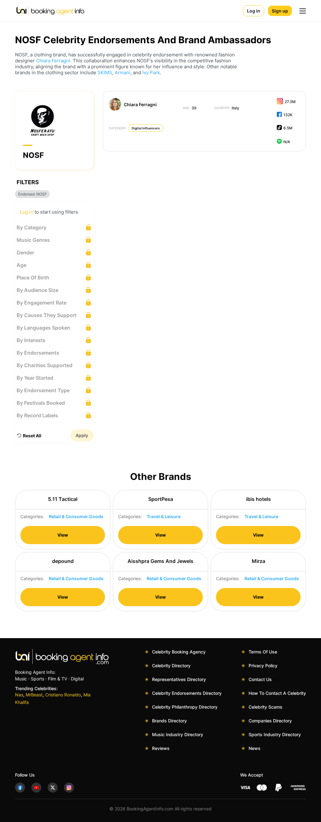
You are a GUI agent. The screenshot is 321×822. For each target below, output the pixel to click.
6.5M (287, 128)
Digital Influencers (146, 128)
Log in (253, 10)
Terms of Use (263, 651)
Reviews (161, 748)
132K (287, 114)
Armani (122, 72)
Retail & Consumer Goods (76, 516)
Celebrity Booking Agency (179, 651)
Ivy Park (151, 72)
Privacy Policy (263, 665)
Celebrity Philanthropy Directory (185, 707)
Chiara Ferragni (53, 61)
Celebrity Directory (171, 665)
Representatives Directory (179, 679)
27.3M (290, 101)
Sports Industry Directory (275, 734)
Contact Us (260, 679)
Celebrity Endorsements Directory (187, 693)
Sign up (280, 10)
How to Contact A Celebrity (277, 693)
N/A (286, 141)
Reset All (32, 435)
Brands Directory (169, 720)
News (254, 748)
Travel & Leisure (164, 516)
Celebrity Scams (265, 707)
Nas (19, 694)
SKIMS (104, 72)
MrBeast (34, 694)
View (62, 535)
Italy (226, 108)
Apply (82, 435)
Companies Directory (270, 720)
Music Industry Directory (177, 734)
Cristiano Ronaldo (63, 694)
